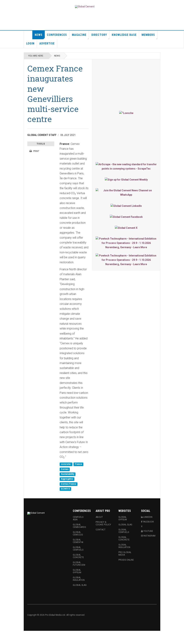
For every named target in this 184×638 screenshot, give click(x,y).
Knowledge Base (124, 35)
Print (36, 151)
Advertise (47, 43)
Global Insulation (79, 578)
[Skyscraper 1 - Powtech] (126, 242)
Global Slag (80, 585)
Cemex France (68, 484)
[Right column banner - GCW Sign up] (126, 179)
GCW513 (65, 489)
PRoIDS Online (126, 560)
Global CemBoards (79, 525)
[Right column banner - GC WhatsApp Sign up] (126, 192)
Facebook (148, 521)
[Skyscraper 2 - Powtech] (126, 259)
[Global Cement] (85, 6)
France (78, 464)
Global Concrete (78, 556)
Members (148, 35)
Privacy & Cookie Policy (103, 523)
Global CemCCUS (78, 533)
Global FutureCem (79, 563)
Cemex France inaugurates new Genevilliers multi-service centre (55, 93)
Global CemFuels (78, 548)
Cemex (64, 469)
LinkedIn (147, 517)
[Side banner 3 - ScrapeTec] (126, 166)
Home (28, 35)
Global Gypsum (77, 571)
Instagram (149, 536)
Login (30, 43)
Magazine (79, 35)
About (99, 517)
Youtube (148, 531)
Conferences (57, 35)
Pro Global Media (124, 553)
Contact (100, 529)
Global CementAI (78, 541)
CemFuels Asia (78, 518)
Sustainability (67, 474)
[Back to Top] (3, 634)
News (38, 35)
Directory (99, 35)
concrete (66, 464)
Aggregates (67, 479)
